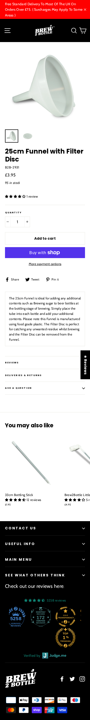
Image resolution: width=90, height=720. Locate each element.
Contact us (20, 528)
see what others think (35, 575)
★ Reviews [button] (85, 364)
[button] (15, 196)
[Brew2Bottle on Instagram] (82, 679)
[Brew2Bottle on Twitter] (72, 679)
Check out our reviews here (34, 586)
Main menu (18, 559)
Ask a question (18, 388)
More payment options (45, 264)
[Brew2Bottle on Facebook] (62, 679)
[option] (45, 87)
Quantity (13, 212)
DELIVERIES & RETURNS (23, 375)
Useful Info (20, 543)
